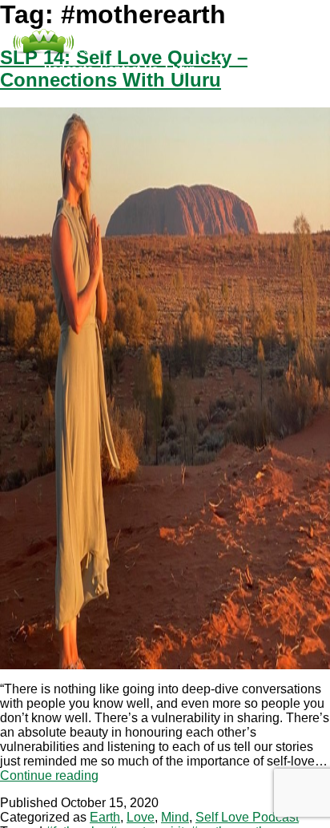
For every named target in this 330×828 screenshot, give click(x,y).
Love (141, 817)
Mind (175, 817)
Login (180, 69)
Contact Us (129, 69)
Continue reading (49, 775)
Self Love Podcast (247, 817)
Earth (105, 817)
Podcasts (68, 69)
